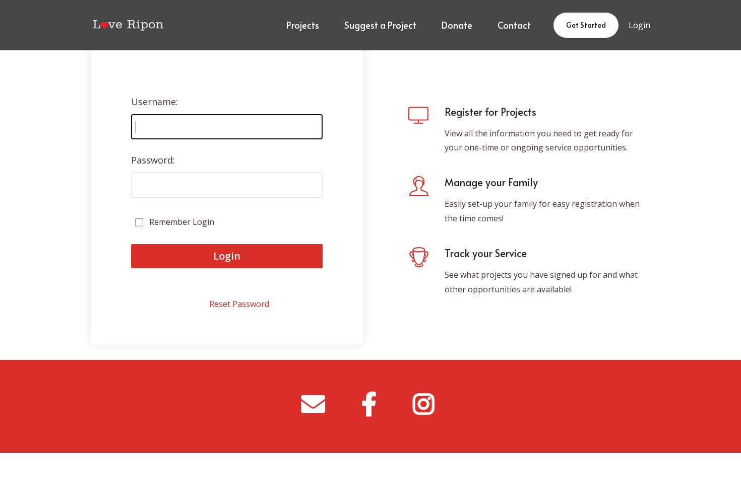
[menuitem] (303, 25)
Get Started (586, 25)
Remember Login (181, 221)
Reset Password (239, 303)
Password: (153, 160)
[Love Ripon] (128, 25)
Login (639, 25)
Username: (154, 102)
